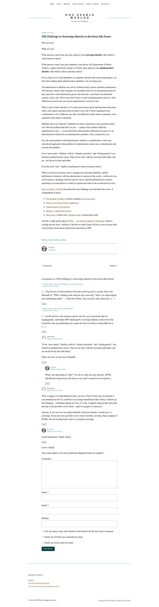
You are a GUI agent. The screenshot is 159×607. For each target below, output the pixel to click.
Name (45, 492)
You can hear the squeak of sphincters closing (43, 586)
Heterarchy (51, 214)
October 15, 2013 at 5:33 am (50, 311)
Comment (47, 458)
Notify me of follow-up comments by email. (63, 536)
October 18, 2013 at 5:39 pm (54, 390)
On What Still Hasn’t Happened (38, 583)
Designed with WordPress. (107, 600)
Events (50, 239)
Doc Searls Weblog (80, 16)
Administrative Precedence (58, 206)
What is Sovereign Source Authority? (62, 202)
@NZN (59, 189)
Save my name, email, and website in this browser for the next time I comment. (79, 531)
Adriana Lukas (74, 214)
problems (63, 239)
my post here (88, 198)
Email (45, 505)
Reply (44, 304)
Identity (56, 239)
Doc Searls (53, 367)
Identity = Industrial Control (58, 210)
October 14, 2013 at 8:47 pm (50, 286)
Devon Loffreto (48, 189)
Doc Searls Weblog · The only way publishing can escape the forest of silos (63, 284)
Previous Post (47, 265)
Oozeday (31, 580)
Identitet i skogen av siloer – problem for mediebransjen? (58, 308)
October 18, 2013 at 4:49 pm (58, 369)
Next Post (113, 265)
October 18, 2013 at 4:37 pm (54, 339)
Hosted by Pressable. (124, 600)
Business (44, 239)
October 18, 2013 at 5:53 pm (54, 431)
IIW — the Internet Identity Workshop (87, 220)
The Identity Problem (55, 198)
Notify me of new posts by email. (59, 542)
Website (45, 518)
